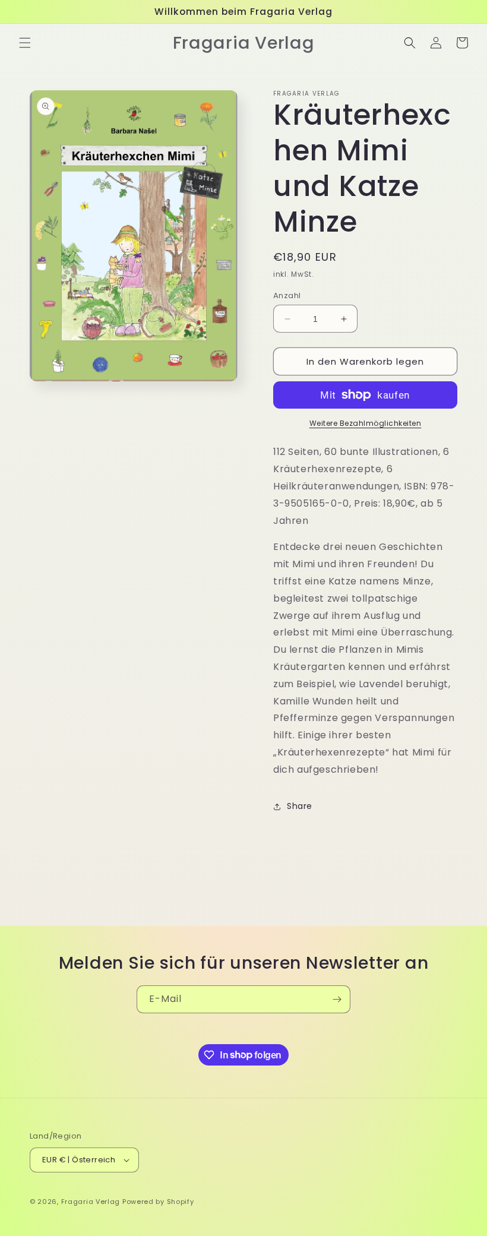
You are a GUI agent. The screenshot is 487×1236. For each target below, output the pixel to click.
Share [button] (299, 806)
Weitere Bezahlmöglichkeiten (365, 423)
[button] (25, 43)
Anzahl (287, 295)
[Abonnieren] (337, 999)
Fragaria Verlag (91, 1201)
